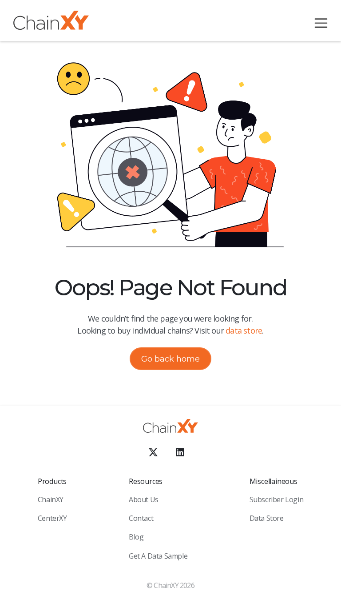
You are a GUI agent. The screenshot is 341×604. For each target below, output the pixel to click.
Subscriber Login (277, 499)
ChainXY (50, 499)
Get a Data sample (158, 556)
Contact (141, 518)
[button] (321, 21)
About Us (144, 499)
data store (244, 330)
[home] (51, 22)
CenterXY (52, 518)
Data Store (267, 518)
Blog (136, 537)
